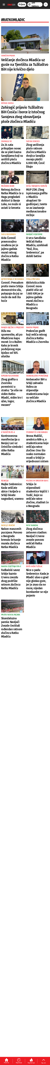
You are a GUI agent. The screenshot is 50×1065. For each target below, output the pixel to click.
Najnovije (19, 1063)
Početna (6, 1063)
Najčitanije (31, 1063)
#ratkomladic (13, 19)
